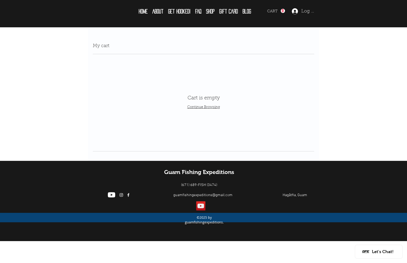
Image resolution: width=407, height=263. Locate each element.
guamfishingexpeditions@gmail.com (202, 195)
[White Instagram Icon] (121, 195)
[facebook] (128, 195)
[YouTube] (200, 205)
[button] (158, 11)
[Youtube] (111, 194)
